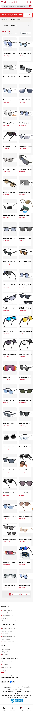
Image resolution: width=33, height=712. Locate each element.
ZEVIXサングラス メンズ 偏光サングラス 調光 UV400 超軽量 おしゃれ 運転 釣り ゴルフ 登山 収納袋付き (9, 123)
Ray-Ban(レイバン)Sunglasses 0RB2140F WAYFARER (26, 400)
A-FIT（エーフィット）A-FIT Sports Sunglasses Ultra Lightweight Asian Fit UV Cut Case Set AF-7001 (9, 169)
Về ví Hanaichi (6, 639)
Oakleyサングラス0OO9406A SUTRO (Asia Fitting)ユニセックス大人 (9, 377)
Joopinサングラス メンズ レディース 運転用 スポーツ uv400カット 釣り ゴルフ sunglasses (9, 331)
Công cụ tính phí (6, 652)
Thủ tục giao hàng (7, 667)
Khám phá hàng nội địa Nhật (9, 628)
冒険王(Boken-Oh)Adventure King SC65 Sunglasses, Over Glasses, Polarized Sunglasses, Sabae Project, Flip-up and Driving (26, 169)
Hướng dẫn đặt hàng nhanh (9, 636)
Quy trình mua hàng (7, 631)
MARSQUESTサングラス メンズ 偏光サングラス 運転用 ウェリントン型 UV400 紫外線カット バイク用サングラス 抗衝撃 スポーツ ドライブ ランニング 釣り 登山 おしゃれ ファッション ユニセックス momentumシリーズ (9, 146)
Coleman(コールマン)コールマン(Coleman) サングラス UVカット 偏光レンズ (9, 470)
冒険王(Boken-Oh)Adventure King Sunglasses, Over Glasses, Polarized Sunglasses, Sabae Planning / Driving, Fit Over (9, 308)
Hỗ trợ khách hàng (7, 675)
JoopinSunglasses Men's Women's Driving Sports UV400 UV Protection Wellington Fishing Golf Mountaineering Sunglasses (26, 331)
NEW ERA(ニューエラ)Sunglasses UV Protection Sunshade (9, 423)
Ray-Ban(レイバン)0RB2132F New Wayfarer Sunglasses (9, 238)
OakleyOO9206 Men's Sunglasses (9, 562)
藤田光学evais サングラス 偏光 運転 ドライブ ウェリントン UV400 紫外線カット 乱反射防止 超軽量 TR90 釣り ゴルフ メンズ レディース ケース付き (26, 308)
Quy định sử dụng (7, 618)
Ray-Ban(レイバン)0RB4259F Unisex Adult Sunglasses (9, 77)
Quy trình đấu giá (6, 633)
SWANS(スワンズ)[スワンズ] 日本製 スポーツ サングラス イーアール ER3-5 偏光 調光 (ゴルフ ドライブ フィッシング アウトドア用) (9, 400)
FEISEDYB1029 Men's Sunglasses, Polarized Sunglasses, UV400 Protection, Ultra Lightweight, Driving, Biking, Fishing (9, 215)
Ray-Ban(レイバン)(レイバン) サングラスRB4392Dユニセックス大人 (26, 423)
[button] (16, 6)
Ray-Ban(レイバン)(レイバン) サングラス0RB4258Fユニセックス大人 (26, 123)
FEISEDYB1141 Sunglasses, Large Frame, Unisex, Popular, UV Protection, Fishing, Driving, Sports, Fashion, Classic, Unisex (26, 261)
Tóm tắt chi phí (6, 649)
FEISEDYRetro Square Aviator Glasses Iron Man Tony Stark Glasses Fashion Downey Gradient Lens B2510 (26, 585)
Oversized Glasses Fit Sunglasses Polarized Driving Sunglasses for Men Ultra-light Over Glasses (26, 470)
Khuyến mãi (5, 654)
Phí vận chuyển (6, 664)
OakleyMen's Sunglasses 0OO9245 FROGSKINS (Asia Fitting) (26, 238)
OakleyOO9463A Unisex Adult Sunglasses (26, 192)
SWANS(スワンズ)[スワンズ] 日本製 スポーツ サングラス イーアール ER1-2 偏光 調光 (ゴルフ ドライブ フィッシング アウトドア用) (9, 516)
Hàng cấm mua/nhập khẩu (9, 641)
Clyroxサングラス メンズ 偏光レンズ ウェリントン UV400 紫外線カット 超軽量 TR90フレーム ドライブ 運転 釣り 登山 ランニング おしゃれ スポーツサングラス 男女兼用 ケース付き (9, 285)
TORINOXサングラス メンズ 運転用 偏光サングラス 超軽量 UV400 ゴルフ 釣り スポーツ (9, 53)
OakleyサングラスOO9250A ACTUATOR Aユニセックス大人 (26, 493)
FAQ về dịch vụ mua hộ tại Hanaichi (11, 621)
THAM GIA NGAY (27, 15)
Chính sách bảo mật (7, 615)
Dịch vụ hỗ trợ (5, 613)
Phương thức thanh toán (8, 662)
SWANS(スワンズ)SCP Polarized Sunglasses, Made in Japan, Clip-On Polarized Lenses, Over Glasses (26, 100)
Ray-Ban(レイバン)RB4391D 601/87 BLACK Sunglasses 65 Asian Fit (9, 261)
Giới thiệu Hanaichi (7, 610)
